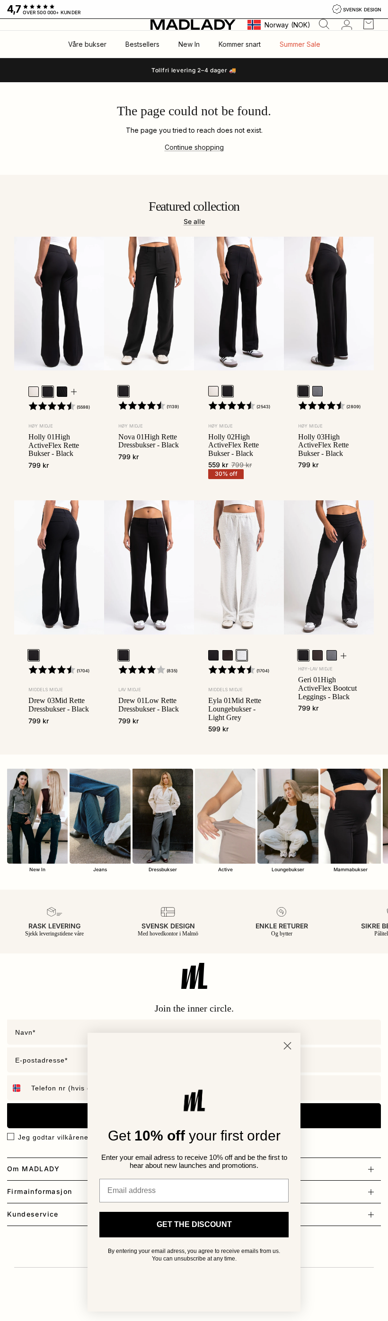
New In (189, 44)
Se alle (194, 221)
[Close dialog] (287, 1046)
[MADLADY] (193, 24)
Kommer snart (240, 44)
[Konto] (345, 25)
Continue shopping (194, 147)
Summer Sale (300, 44)
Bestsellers (142, 44)
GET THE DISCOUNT (194, 1224)
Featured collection (194, 206)
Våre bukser (87, 44)
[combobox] (17, 1088)
